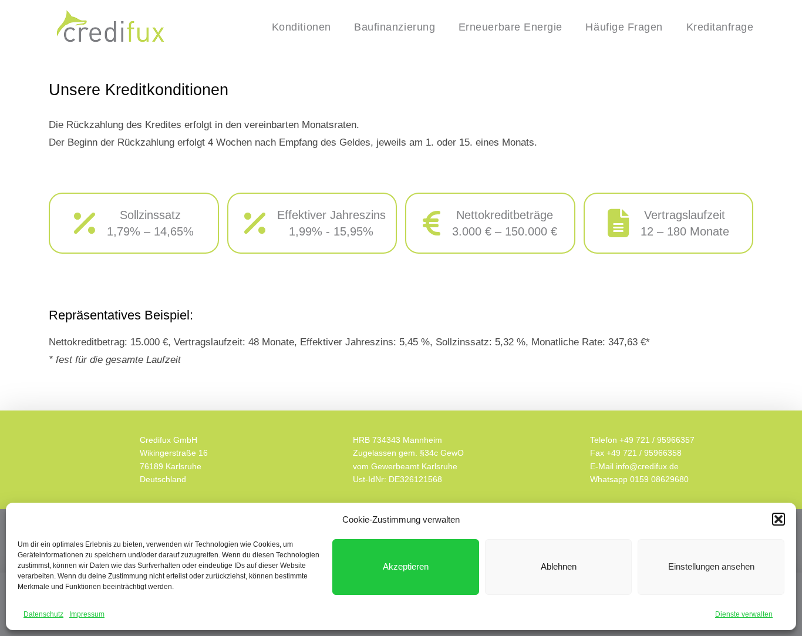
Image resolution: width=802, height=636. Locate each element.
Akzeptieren (406, 566)
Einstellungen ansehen (711, 566)
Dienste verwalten (744, 614)
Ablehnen (559, 566)
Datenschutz (43, 614)
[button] (778, 519)
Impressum (87, 614)
